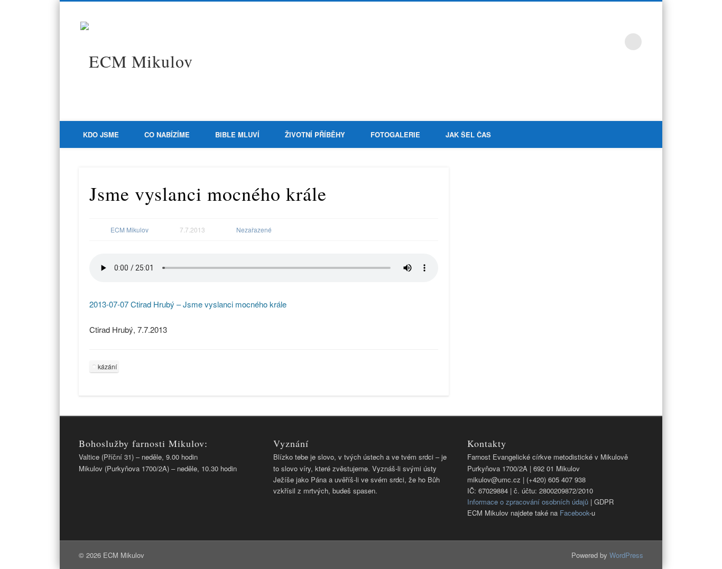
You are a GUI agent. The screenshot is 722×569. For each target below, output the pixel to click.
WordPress (626, 555)
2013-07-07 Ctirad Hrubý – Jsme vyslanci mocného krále (187, 304)
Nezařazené (254, 229)
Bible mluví (237, 134)
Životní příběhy (315, 134)
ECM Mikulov (129, 229)
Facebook (611, 41)
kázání (107, 366)
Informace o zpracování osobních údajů (527, 502)
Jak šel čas (468, 134)
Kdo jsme (101, 134)
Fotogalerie (395, 134)
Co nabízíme (167, 134)
